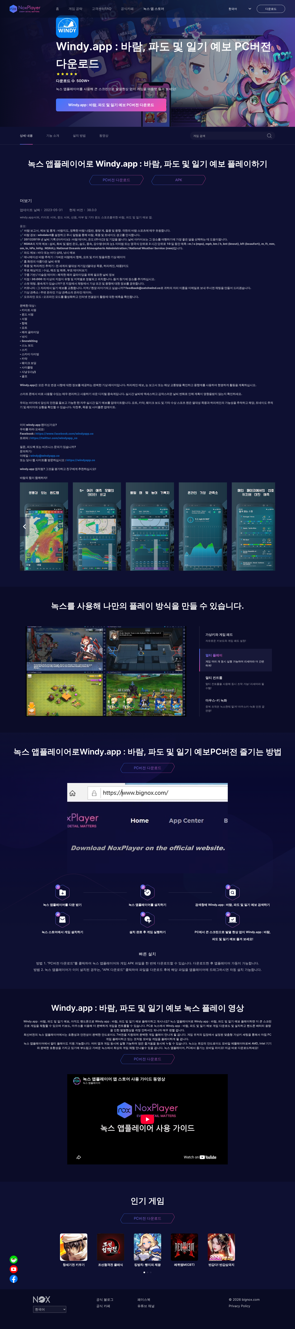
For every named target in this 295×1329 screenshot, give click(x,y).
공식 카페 (103, 1306)
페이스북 (143, 1299)
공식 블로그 (104, 1299)
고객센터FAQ (101, 8)
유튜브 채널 (146, 1306)
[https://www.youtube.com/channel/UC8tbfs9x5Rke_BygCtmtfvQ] (14, 1269)
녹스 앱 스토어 (153, 8)
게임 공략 (75, 8)
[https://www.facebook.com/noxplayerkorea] (14, 1279)
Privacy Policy (239, 1306)
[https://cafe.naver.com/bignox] (14, 1260)
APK (178, 180)
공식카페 (127, 8)
